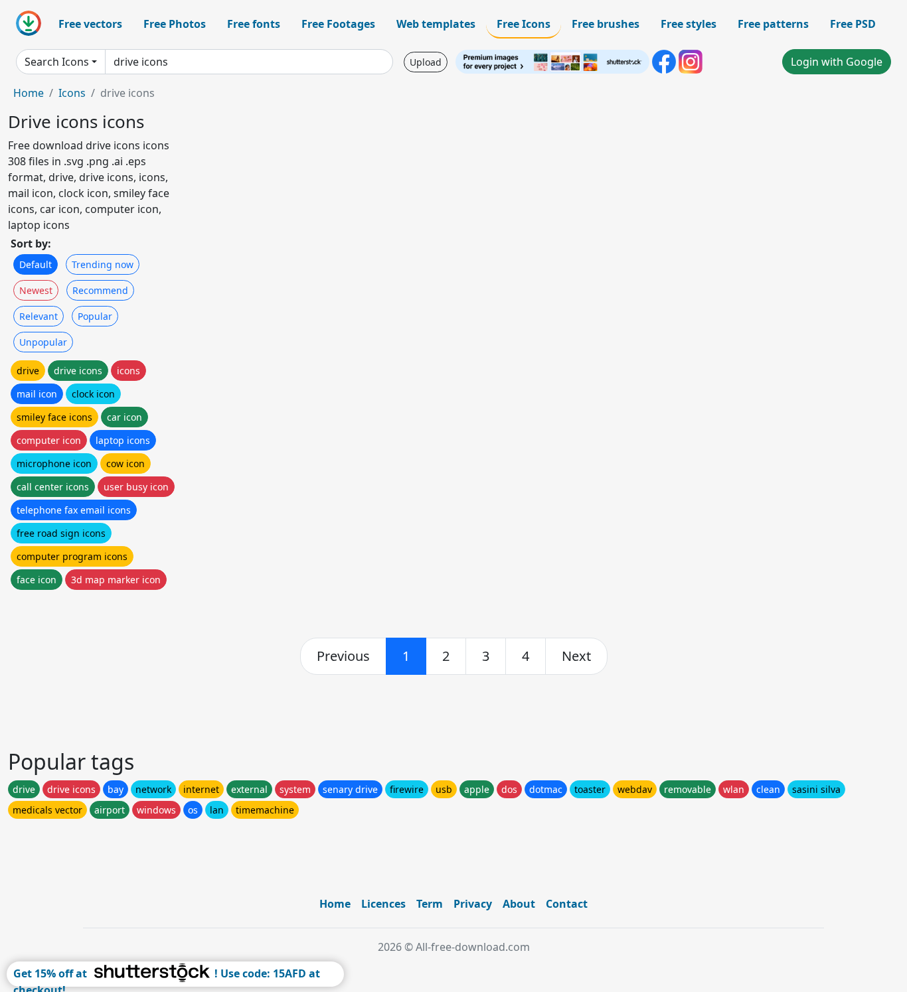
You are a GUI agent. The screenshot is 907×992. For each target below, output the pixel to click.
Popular (95, 316)
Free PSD (853, 24)
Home (28, 93)
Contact (567, 903)
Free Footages (338, 24)
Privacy (473, 903)
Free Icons (523, 24)
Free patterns (773, 24)
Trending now (102, 264)
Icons (72, 93)
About (519, 903)
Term (429, 903)
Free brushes (605, 24)
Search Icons (57, 61)
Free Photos (174, 24)
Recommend (100, 290)
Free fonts (253, 24)
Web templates (435, 24)
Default (35, 264)
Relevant (38, 316)
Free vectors (90, 24)
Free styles (688, 24)
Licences (383, 903)
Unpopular (43, 342)
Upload (426, 62)
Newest (35, 290)
